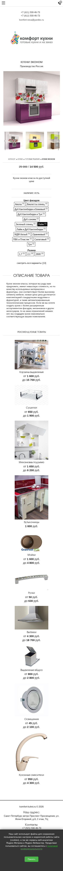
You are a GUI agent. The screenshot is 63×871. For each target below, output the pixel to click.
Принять (31, 859)
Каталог (11, 159)
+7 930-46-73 (30, 12)
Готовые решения (32, 159)
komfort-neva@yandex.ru (31, 20)
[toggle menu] (3, 2)
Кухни (20, 159)
